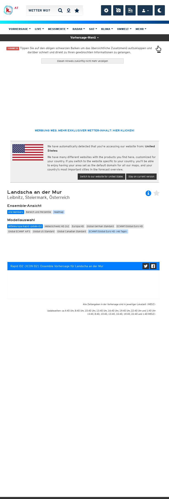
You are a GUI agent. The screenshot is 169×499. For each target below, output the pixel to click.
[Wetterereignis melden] (130, 10)
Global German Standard (100, 226)
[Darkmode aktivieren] (160, 10)
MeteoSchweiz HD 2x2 (57, 226)
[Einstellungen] (106, 10)
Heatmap (58, 212)
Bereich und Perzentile (38, 212)
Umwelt (123, 29)
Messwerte (57, 29)
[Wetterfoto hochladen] (118, 10)
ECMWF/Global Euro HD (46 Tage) (108, 231)
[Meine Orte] (77, 10)
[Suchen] (60, 10)
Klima (106, 29)
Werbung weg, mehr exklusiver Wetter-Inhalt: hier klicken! (84, 130)
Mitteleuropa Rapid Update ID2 (25, 226)
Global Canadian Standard (71, 231)
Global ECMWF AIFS (19, 231)
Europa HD (78, 226)
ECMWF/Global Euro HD (130, 226)
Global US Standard (43, 231)
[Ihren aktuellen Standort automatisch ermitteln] (68, 10)
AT (16, 7)
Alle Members (15, 212)
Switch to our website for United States (101, 176)
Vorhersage (19, 29)
